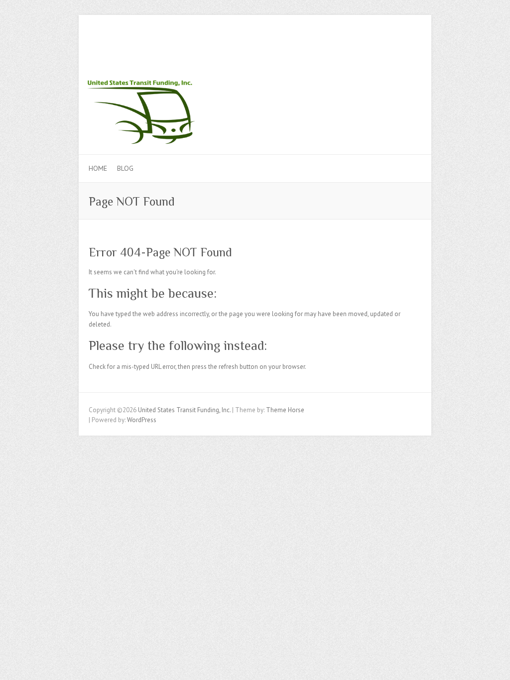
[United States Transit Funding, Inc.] (255, 74)
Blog (125, 168)
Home (98, 168)
